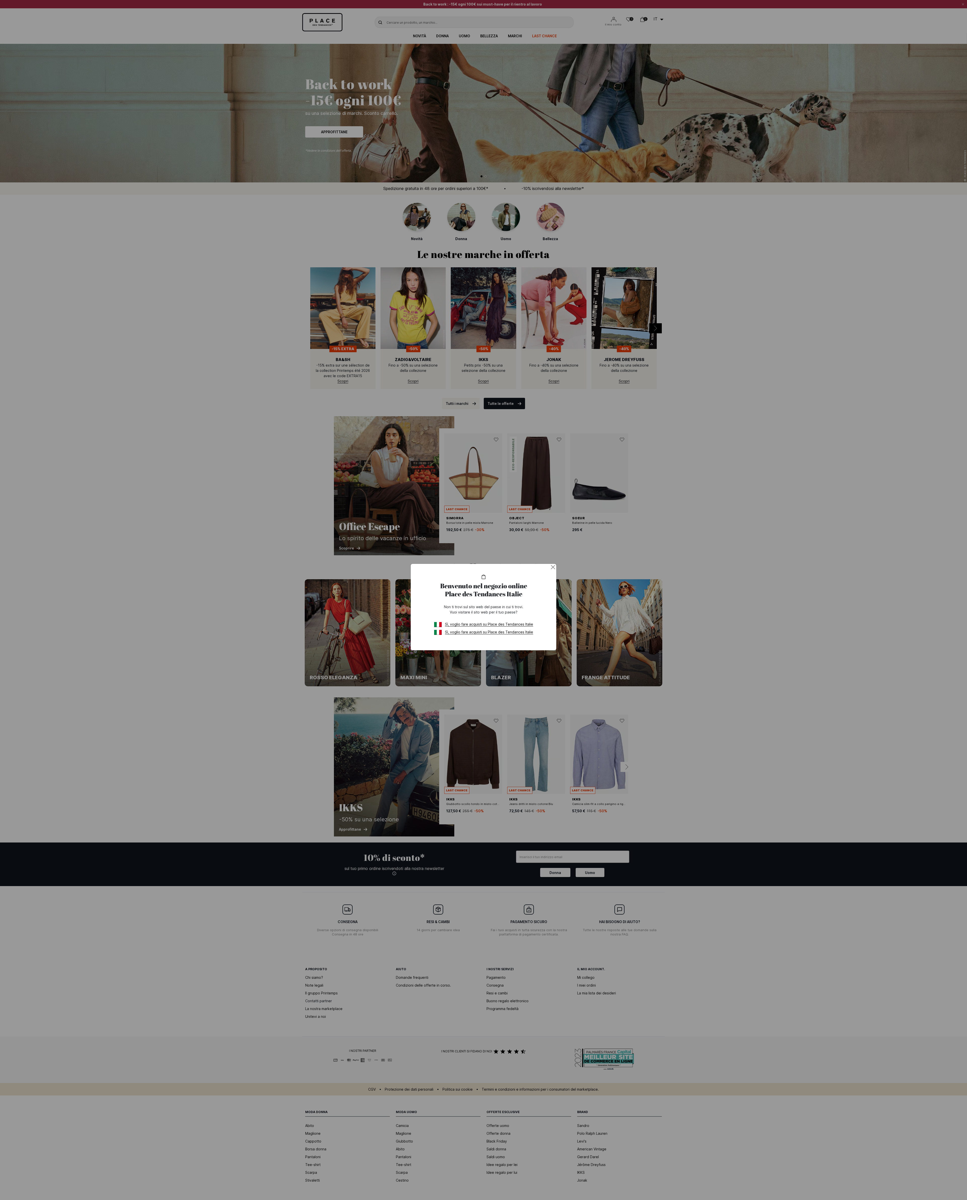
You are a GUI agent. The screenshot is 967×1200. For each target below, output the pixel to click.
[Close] (553, 567)
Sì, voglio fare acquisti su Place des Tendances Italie (489, 624)
